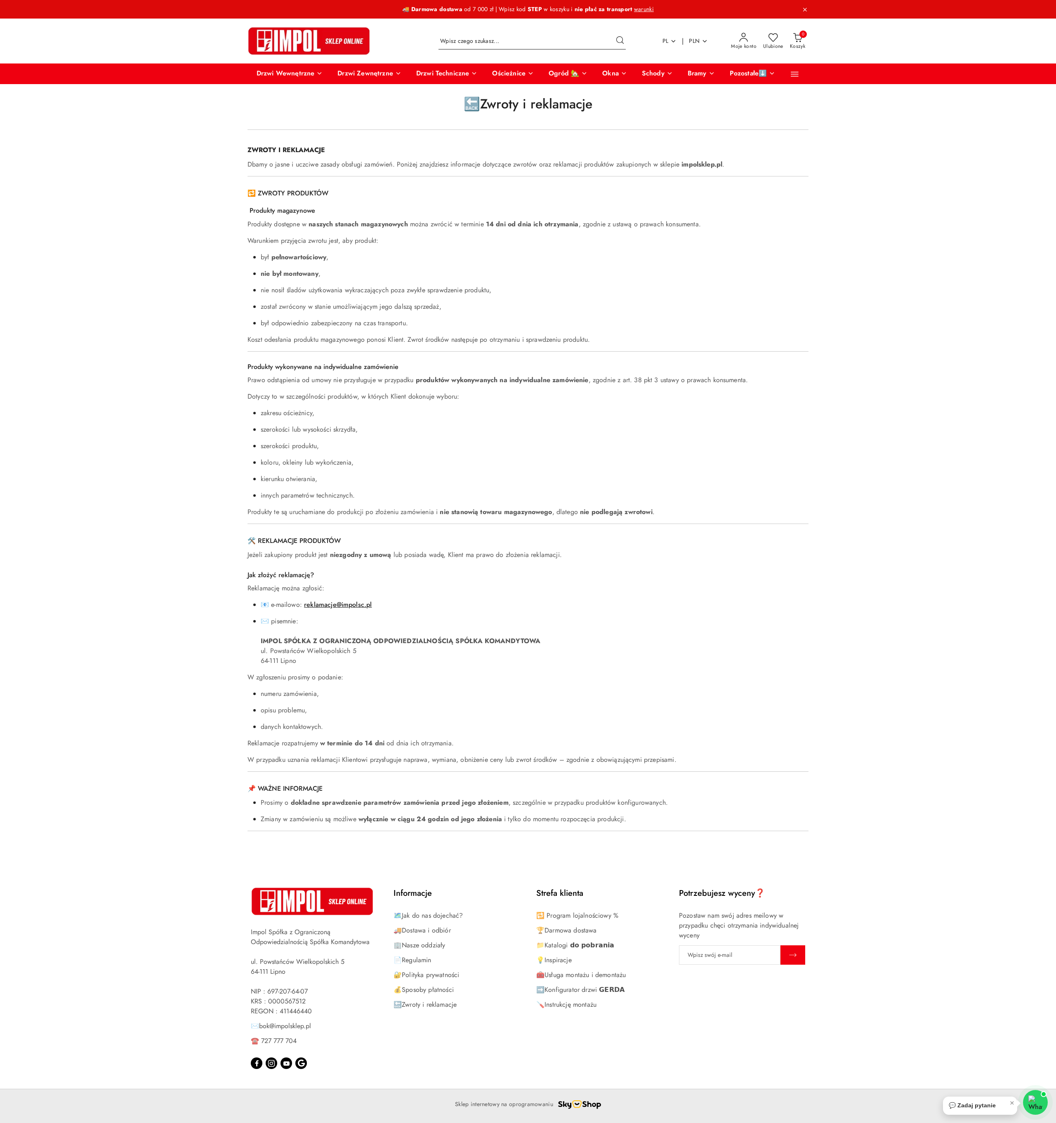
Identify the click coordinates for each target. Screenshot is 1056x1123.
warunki (644, 9)
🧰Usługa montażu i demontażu (581, 975)
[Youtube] (286, 1063)
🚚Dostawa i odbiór (422, 930)
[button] (289, 73)
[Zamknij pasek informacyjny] (804, 9)
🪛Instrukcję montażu (566, 1004)
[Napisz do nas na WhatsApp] (1035, 1102)
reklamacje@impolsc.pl (338, 604)
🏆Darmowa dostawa (566, 930)
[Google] (301, 1063)
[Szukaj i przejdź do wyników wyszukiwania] (620, 41)
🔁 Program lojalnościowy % (577, 915)
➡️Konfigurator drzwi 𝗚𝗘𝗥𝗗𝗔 (580, 989)
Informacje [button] (413, 893)
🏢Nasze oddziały (419, 945)
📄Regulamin (412, 960)
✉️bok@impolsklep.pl (281, 1026)
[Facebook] (256, 1063)
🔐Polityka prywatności (426, 975)
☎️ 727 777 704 (274, 1040)
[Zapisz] (792, 955)
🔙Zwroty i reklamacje (425, 1004)
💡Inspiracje (554, 960)
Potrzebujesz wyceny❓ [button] (722, 893)
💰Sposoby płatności (424, 989)
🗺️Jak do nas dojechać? (428, 915)
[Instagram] (271, 1063)
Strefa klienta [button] (559, 893)
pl (665, 41)
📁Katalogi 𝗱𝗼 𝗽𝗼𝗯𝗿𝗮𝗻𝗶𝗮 (575, 945)
